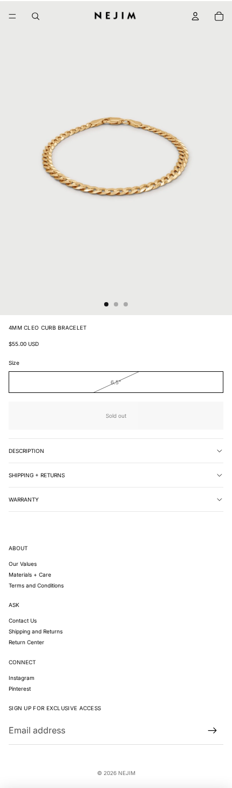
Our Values (23, 563)
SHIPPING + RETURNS (37, 475)
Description (26, 451)
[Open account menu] (195, 16)
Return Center (26, 642)
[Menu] (12, 16)
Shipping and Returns (36, 631)
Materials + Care (30, 574)
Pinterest (20, 688)
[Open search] (35, 16)
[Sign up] (212, 731)
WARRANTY (24, 499)
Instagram (22, 678)
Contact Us (23, 620)
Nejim (126, 773)
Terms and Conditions (36, 585)
